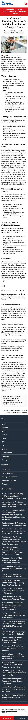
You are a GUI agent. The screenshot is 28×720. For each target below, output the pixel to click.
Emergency (18, 396)
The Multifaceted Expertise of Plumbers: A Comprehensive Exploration (13, 681)
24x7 (8, 396)
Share (22, 33)
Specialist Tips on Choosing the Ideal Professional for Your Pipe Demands (14, 672)
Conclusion (6, 89)
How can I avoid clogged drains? (15, 96)
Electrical (5, 435)
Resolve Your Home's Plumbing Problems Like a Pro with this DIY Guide (14, 697)
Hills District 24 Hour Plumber (9, 709)
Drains (12, 396)
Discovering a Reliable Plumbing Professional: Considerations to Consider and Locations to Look (12, 550)
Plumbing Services (9, 404)
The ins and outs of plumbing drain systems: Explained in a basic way (13, 689)
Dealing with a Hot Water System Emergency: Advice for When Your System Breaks (13, 531)
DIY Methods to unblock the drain (13, 81)
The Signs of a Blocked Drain (12, 79)
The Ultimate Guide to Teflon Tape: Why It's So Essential (13, 575)
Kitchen (5, 428)
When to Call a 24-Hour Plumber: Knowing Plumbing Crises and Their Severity (13, 582)
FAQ (4, 91)
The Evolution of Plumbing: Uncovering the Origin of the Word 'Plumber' (13, 615)
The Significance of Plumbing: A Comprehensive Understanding (14, 524)
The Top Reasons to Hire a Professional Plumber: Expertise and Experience (14, 590)
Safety (4, 431)
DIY (3, 442)
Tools (4, 438)
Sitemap (15, 711)
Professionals (14, 398)
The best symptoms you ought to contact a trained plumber (13, 633)
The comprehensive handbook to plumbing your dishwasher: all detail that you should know (13, 624)
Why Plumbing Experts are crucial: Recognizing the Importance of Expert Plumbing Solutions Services (14, 606)
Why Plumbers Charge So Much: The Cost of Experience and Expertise (15, 411)
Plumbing (6, 398)
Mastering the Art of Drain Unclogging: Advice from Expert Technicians (12, 640)
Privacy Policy (9, 711)
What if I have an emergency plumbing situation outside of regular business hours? (14, 104)
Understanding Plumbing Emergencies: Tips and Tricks (13, 598)
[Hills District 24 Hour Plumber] (7, 6)
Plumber (19, 402)
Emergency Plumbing (10, 402)
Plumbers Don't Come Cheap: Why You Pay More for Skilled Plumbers (13, 648)
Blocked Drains (15, 400)
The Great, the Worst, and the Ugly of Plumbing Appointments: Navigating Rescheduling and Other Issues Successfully (13, 514)
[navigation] (26, 4)
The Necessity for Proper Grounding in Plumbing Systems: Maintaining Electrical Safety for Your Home (14, 540)
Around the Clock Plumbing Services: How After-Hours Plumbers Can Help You (12, 664)
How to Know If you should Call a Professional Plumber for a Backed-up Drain (14, 504)
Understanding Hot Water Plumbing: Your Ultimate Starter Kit (14, 568)
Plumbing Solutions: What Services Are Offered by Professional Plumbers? (12, 560)
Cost (3, 445)
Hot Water (6, 469)
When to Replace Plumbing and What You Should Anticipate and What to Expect (14, 496)
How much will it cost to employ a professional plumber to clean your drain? (16, 109)
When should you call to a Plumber (14, 83)
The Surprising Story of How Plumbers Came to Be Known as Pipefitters (13, 656)
